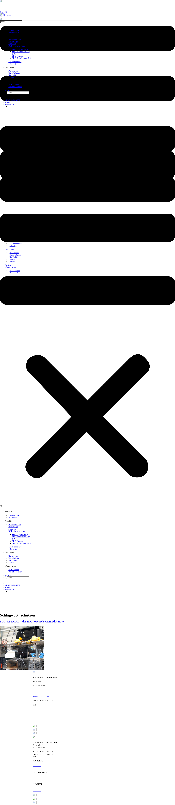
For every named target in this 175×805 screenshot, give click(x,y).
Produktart (12, 44)
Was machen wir (14, 39)
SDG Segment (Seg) (20, 49)
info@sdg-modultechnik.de (48, 705)
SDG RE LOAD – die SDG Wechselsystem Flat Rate (32, 621)
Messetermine (13, 32)
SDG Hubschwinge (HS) (21, 58)
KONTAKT (9, 104)
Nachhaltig (12, 75)
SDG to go (12, 64)
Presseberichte (13, 30)
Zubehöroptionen (14, 62)
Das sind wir (13, 71)
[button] (87, 114)
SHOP (7, 102)
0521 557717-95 (41, 696)
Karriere (8, 90)
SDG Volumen (17, 56)
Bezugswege (13, 42)
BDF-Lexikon (13, 84)
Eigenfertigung (14, 73)
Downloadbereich (15, 87)
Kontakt (3, 12)
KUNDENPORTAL (12, 100)
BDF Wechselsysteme (16, 46)
